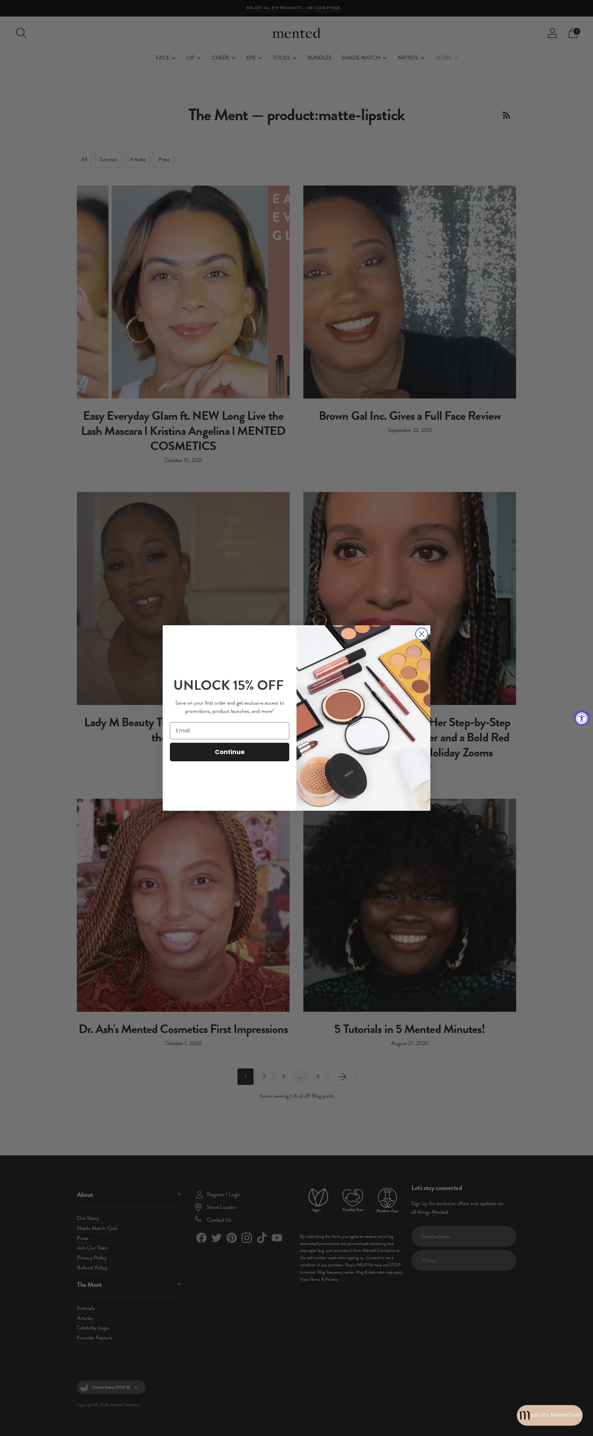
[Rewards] (550, 1415)
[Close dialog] (422, 634)
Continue (230, 752)
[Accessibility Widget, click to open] (582, 718)
